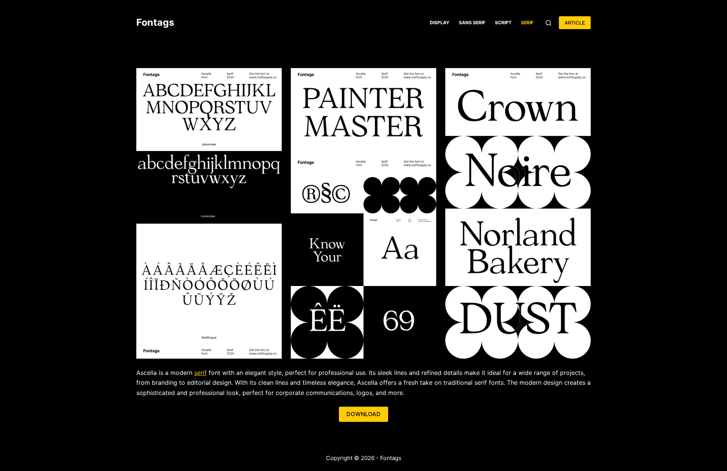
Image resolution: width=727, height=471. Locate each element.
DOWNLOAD (363, 414)
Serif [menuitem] (527, 22)
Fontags (155, 22)
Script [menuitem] (503, 22)
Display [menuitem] (439, 22)
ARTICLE (575, 23)
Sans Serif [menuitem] (472, 22)
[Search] (548, 23)
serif (200, 372)
